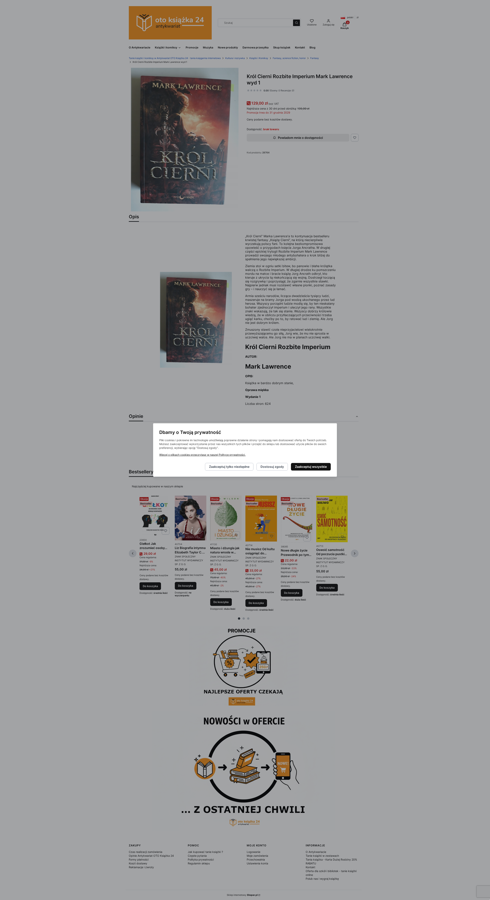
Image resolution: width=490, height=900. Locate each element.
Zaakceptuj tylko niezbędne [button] (229, 467)
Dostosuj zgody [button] (272, 467)
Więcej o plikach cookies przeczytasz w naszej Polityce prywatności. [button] (202, 455)
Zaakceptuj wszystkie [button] (311, 467)
